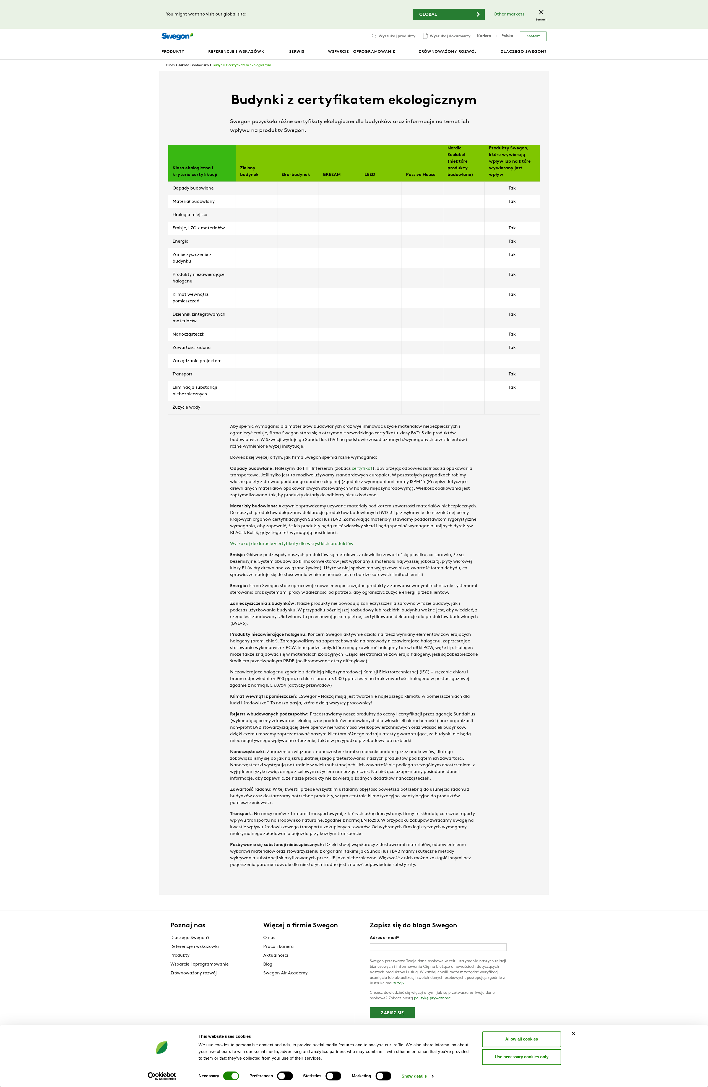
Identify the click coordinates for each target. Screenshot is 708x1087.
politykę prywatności (433, 998)
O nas (170, 65)
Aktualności (275, 955)
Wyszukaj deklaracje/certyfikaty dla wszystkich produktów (291, 544)
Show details (414, 1076)
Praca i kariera (278, 947)
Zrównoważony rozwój (193, 973)
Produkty (179, 955)
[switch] (285, 1076)
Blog (267, 964)
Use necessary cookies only (521, 1056)
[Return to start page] (177, 36)
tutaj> (399, 983)
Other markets (509, 14)
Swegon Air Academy (285, 973)
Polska (507, 36)
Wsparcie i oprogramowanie (199, 964)
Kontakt (533, 36)
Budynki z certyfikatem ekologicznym (242, 65)
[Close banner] (573, 1033)
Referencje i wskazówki (194, 947)
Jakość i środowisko (193, 65)
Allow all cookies (521, 1039)
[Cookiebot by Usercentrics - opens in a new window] (162, 1076)
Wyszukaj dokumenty (449, 36)
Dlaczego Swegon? (189, 938)
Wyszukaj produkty (396, 36)
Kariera (484, 36)
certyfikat (362, 468)
